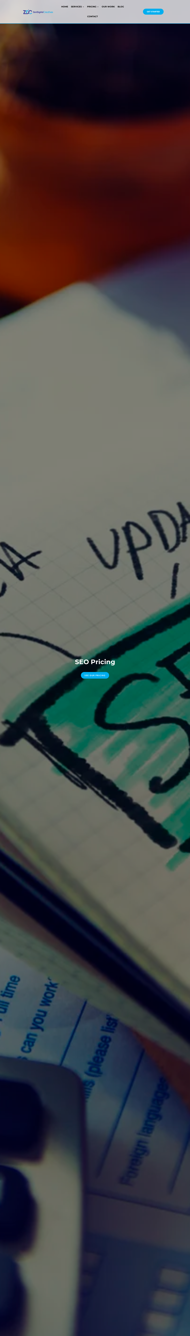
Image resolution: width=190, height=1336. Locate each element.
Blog (121, 6)
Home (64, 6)
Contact (92, 16)
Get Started (153, 11)
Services (76, 6)
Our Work (108, 6)
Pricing (91, 6)
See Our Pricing (95, 675)
